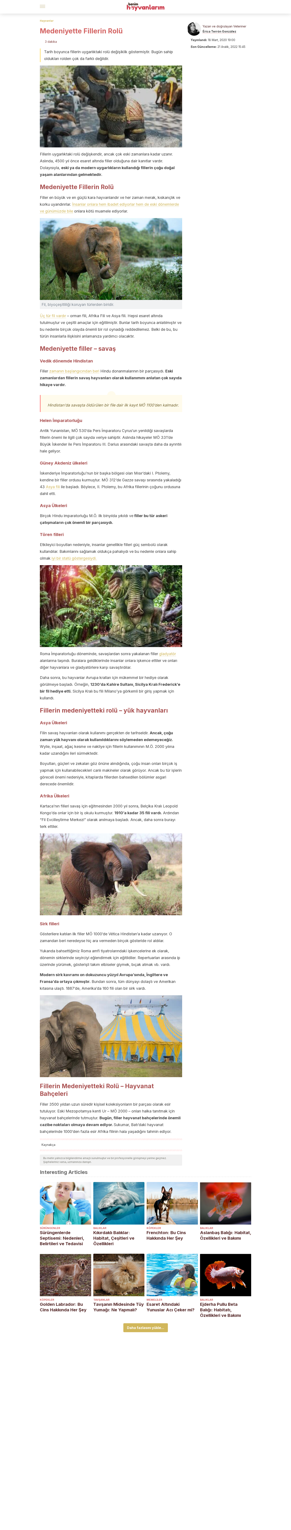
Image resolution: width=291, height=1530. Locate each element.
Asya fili (53, 487)
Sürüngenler (50, 1228)
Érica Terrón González (219, 31)
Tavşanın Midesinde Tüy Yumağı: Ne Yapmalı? (118, 1307)
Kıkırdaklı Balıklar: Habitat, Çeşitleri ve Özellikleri (113, 1238)
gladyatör (167, 654)
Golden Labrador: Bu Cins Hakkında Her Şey (63, 1307)
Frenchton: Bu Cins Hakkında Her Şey (166, 1235)
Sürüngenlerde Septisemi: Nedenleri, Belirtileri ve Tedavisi (62, 1238)
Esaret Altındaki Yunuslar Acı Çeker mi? (170, 1307)
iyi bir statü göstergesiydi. (74, 558)
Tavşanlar (101, 1299)
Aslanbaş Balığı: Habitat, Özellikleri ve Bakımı (225, 1235)
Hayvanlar (47, 20)
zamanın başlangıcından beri (74, 371)
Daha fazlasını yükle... (145, 1328)
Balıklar (99, 1228)
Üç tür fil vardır (53, 316)
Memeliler (154, 1299)
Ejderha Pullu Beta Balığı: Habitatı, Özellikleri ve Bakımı (220, 1310)
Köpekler (154, 1228)
